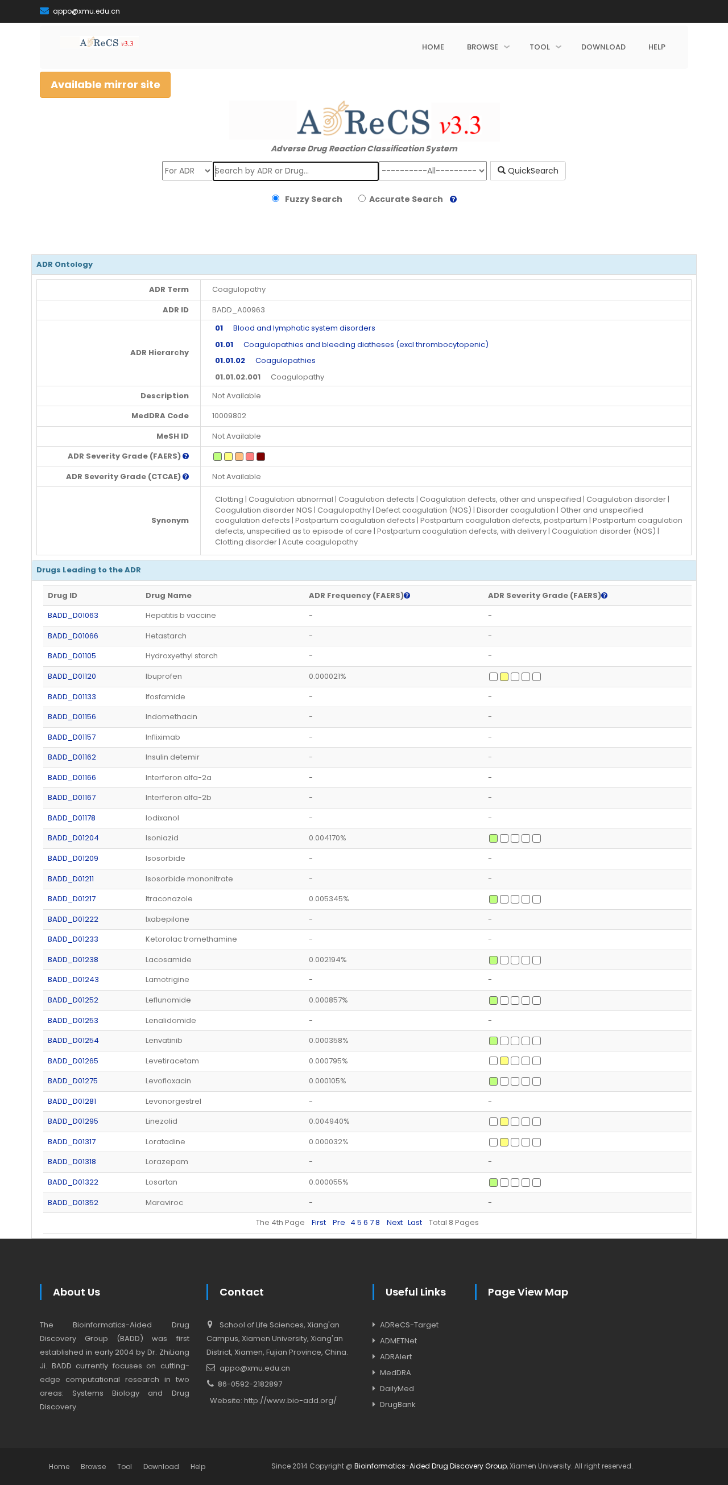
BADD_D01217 (72, 898)
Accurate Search (404, 199)
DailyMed (397, 1388)
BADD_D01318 (72, 1161)
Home (59, 1466)
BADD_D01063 (73, 615)
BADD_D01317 (72, 1141)
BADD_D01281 (72, 1101)
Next (395, 1222)
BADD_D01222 (73, 919)
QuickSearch (532, 170)
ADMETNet (398, 1340)
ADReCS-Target (409, 1324)
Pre (339, 1222)
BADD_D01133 (72, 696)
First (319, 1222)
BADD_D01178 (72, 817)
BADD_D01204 (73, 837)
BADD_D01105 (72, 655)
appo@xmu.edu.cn (85, 11)
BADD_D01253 (73, 1020)
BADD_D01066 (73, 635)
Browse (93, 1466)
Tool (124, 1466)
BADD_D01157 (72, 737)
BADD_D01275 (73, 1080)
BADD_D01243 (73, 979)
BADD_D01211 (71, 878)
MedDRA (395, 1372)
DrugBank (398, 1404)
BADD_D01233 (73, 939)
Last (415, 1222)
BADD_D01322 (73, 1182)
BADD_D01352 (73, 1202)
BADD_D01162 (72, 757)
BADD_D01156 (72, 716)
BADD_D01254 (73, 1040)
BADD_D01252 (73, 1000)
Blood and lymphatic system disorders (295, 328)
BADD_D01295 (73, 1121)
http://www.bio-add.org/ (290, 1400)
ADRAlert (396, 1356)
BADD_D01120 (72, 676)
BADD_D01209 (73, 858)
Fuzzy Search (312, 199)
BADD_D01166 (72, 777)
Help (198, 1466)
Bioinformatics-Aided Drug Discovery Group (430, 1466)
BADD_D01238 (73, 959)
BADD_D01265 (73, 1060)
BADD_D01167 (72, 797)
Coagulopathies (265, 360)
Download (161, 1466)
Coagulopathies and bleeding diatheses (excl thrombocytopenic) (352, 344)
